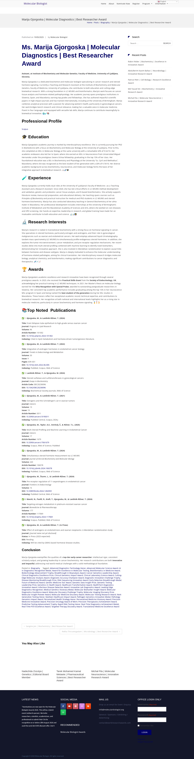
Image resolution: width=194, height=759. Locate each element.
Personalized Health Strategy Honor (60, 599)
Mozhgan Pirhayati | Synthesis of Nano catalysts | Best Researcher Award (106, 674)
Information (160, 3)
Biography (105, 22)
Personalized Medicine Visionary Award (94, 599)
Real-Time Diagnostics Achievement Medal (100, 604)
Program (146, 3)
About (111, 3)
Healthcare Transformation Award (77, 585)
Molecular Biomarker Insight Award (90, 589)
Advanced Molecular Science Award (102, 568)
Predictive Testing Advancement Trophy (39, 604)
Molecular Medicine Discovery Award (68, 594)
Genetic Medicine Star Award (58, 582)
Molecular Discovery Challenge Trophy (66, 592)
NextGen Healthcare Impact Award (61, 597)
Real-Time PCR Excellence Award (36, 606)
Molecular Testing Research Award (100, 594)
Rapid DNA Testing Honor (69, 604)
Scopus (25, 129)
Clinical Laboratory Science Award (99, 575)
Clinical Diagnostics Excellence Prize (38, 575)
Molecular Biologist (35, 3)
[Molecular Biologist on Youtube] (69, 706)
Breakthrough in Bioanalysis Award (70, 573)
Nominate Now (123, 3)
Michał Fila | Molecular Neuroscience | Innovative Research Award (70, 674)
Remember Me (146, 725)
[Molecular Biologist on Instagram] (82, 706)
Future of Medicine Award (33, 582)
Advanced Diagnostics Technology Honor (68, 568)
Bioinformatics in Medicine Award (105, 570)
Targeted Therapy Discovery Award (66, 606)
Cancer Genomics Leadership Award (102, 573)
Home (103, 3)
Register (136, 3)
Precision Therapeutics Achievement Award (97, 601)
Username (147, 704)
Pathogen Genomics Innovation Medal (94, 597)
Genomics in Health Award (49, 585)
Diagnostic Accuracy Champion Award (67, 578)
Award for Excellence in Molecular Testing (70, 570)
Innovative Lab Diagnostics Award (85, 587)
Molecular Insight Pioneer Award (36, 594)
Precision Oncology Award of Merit (62, 601)
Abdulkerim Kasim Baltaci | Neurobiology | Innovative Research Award (147, 72)
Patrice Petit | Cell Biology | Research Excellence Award (149, 81)
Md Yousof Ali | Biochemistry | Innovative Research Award (146, 90)
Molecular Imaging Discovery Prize (99, 592)
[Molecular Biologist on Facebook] (63, 706)
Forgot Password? (145, 742)
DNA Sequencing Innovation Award (72, 580)
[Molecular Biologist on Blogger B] (88, 706)
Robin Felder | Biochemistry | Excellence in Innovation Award (147, 63)
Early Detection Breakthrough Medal (105, 580)
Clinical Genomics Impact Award (69, 575)
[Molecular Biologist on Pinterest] (75, 706)
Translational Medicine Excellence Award (101, 606)
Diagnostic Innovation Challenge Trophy (102, 578)
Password (147, 715)
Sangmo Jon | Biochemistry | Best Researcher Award (49, 626)
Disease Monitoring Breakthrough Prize (39, 580)
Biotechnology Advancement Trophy (38, 573)
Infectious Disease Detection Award (54, 587)
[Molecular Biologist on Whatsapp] (63, 712)
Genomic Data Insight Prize (84, 582)
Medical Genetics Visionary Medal (59, 589)
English (163, 2)
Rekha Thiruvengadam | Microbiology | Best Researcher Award (90, 631)
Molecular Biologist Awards (72, 732)
